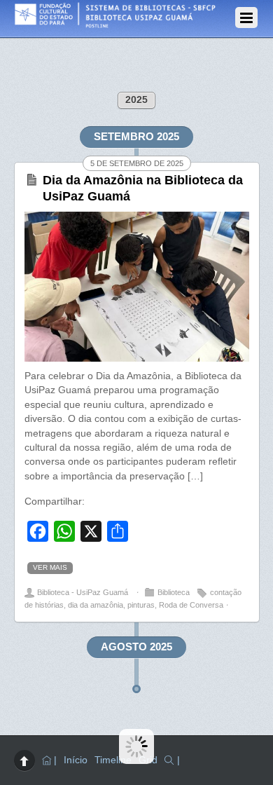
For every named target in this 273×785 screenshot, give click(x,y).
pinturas (141, 605)
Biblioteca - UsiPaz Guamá (82, 592)
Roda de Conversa (191, 605)
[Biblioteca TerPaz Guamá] (130, 23)
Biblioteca (174, 592)
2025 (136, 100)
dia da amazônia (95, 605)
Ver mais (50, 567)
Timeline (113, 760)
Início (76, 760)
